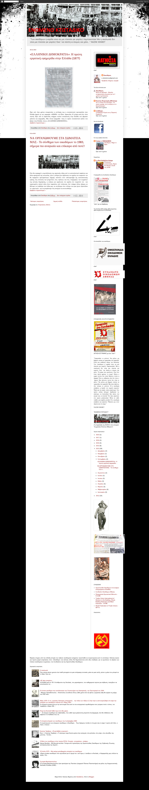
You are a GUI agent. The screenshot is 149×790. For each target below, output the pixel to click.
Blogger (91, 777)
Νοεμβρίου (101, 453)
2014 (98, 445)
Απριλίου (101, 484)
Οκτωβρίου (101, 456)
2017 (98, 437)
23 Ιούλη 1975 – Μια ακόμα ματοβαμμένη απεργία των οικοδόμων (61, 751)
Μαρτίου (100, 486)
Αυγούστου (101, 473)
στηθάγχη (99, 111)
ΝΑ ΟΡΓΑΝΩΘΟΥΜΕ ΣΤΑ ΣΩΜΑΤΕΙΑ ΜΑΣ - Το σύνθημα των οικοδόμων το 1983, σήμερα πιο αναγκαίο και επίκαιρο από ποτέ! (57, 142)
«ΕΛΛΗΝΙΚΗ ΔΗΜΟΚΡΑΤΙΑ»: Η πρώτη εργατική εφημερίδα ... (107, 462)
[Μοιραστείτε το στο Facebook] (80, 128)
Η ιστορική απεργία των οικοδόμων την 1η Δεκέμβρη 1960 (58, 721)
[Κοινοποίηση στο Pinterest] (82, 128)
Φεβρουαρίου (102, 489)
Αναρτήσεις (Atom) (44, 205)
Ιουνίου (100, 478)
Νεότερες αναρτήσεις (37, 201)
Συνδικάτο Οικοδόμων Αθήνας (105, 592)
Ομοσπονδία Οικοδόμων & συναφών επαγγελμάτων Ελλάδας (107, 588)
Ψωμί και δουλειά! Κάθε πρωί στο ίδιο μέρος (54, 711)
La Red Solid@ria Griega (104, 160)
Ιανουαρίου (101, 492)
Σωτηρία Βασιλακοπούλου (48, 761)
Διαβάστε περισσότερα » (38, 123)
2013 (98, 448)
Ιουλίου (100, 475)
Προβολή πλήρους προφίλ (110, 80)
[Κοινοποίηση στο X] (78, 128)
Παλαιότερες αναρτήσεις (79, 201)
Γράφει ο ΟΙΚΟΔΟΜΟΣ (103, 141)
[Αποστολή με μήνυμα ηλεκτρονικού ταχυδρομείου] (74, 128)
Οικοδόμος (107, 75)
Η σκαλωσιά (44, 670)
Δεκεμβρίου (101, 451)
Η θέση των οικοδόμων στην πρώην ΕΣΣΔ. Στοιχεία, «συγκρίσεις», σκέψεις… (64, 741)
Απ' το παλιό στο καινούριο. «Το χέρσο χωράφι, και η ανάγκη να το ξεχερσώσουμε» (106, 104)
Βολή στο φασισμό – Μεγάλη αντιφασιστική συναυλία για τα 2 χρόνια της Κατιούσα (105, 94)
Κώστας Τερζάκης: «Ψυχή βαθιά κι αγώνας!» (54, 731)
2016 (98, 440)
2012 (98, 495)
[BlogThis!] (76, 128)
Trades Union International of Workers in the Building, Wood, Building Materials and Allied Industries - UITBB (105, 600)
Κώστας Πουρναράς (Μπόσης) (106, 101)
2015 (98, 443)
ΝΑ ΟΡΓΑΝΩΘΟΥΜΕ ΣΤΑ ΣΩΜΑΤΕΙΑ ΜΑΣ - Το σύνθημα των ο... (107, 467)
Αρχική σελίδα (57, 201)
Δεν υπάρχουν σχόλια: (64, 128)
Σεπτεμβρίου (102, 459)
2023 (98, 434)
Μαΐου (100, 481)
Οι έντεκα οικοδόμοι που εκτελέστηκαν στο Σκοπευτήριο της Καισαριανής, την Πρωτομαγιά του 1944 (72, 690)
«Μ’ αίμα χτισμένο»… (47, 680)
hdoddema (79, 777)
